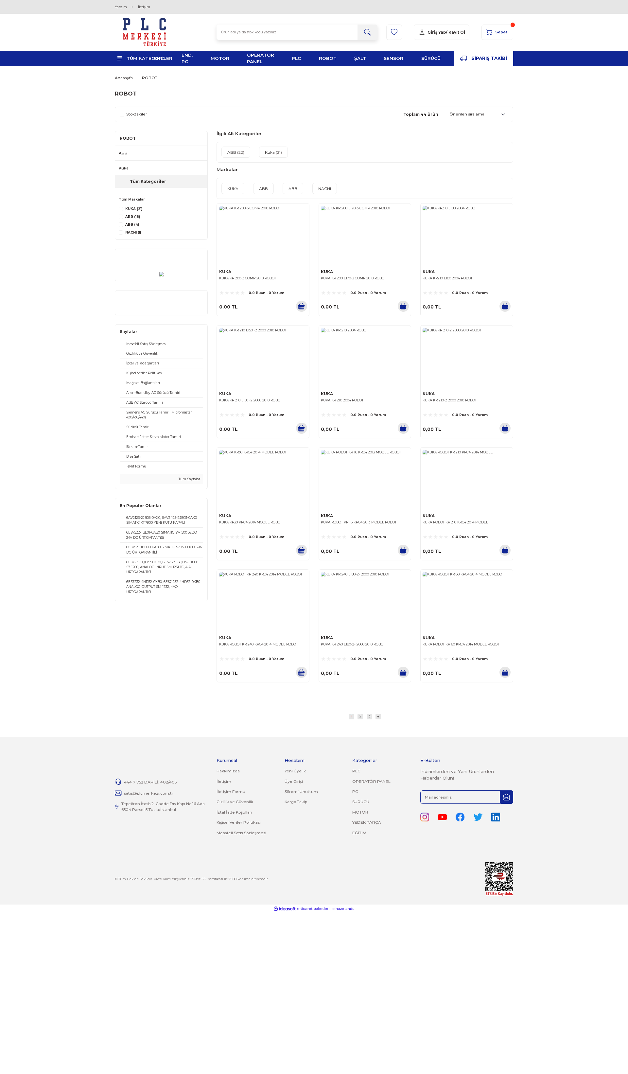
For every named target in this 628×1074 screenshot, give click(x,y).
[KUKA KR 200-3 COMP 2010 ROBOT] (263, 235)
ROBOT (149, 77)
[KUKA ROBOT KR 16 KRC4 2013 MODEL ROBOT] (365, 479)
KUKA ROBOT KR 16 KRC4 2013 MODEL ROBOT (358, 522)
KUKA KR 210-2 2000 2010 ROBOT (450, 400)
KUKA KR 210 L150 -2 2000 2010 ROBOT (250, 400)
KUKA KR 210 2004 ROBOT (342, 400)
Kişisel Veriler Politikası (239, 822)
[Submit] (506, 797)
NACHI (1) (133, 232)
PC (355, 791)
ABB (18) (132, 217)
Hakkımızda (228, 770)
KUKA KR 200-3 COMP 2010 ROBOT (247, 278)
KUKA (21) (133, 209)
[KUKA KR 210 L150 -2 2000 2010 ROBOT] (263, 357)
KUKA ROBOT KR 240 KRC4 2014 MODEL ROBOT (258, 644)
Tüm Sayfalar (189, 479)
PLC (356, 770)
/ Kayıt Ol (455, 32)
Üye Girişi (294, 781)
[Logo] (144, 32)
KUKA (225, 271)
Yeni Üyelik (295, 770)
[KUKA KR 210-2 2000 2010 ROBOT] (466, 357)
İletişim (144, 7)
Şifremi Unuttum (301, 791)
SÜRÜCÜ (360, 801)
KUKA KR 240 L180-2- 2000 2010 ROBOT (353, 644)
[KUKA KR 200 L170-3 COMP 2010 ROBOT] (365, 235)
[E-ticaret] (313, 908)
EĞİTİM (359, 832)
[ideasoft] (284, 908)
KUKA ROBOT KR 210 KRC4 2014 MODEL (455, 522)
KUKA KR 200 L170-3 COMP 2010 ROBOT (353, 278)
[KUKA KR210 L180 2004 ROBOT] (466, 235)
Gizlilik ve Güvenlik (235, 801)
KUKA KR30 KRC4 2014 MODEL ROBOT (250, 522)
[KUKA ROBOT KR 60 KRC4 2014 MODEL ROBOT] (466, 601)
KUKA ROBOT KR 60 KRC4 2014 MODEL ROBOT (461, 644)
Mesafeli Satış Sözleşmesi (241, 832)
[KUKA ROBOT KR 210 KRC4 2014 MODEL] (466, 479)
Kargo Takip (296, 801)
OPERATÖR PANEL (371, 781)
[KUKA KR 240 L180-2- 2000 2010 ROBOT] (365, 601)
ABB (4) (132, 224)
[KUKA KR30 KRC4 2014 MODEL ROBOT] (263, 479)
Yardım (121, 7)
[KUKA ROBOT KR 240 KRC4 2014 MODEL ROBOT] (263, 601)
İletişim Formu (231, 791)
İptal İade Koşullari (234, 812)
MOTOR (360, 812)
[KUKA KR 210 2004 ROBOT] (365, 357)
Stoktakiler (136, 114)
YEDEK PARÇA (366, 822)
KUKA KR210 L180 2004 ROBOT (447, 278)
